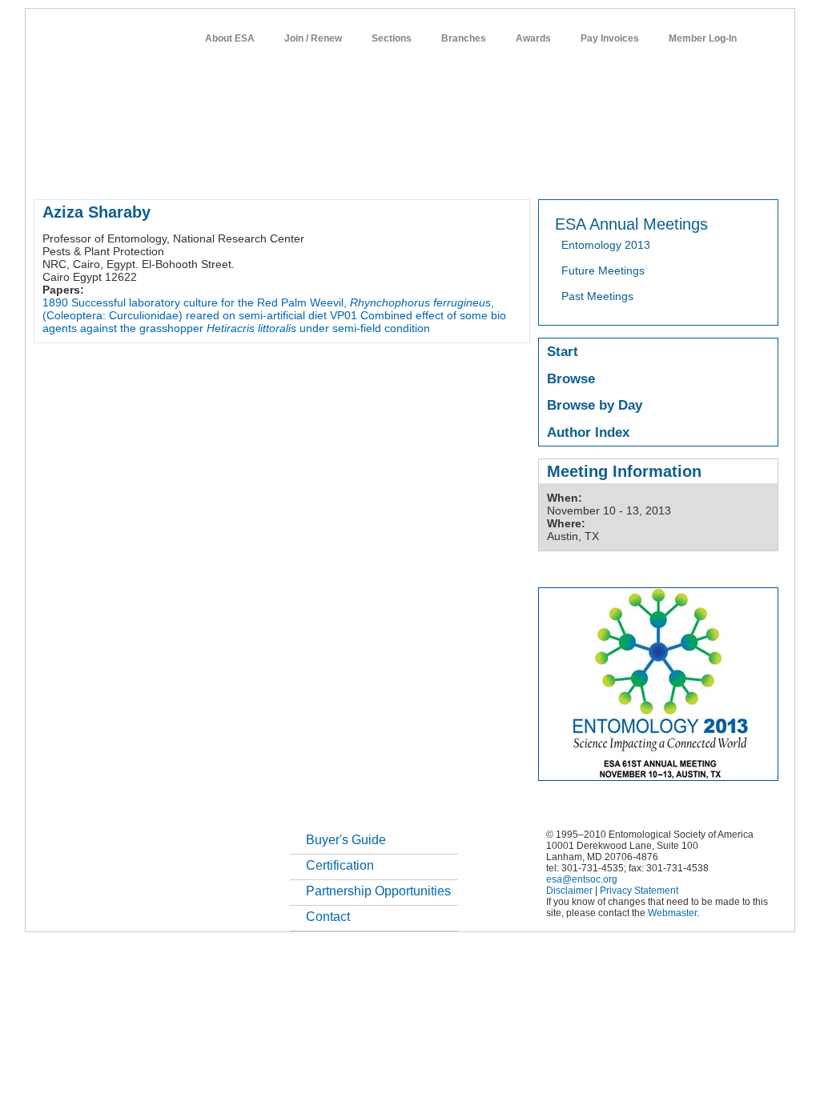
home (47, 171)
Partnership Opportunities (378, 891)
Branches (463, 38)
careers (567, 171)
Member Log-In (703, 38)
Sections (392, 38)
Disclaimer (569, 890)
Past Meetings (597, 296)
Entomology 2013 (605, 244)
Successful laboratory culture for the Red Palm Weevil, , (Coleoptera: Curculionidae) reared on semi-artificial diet (268, 309)
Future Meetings (603, 270)
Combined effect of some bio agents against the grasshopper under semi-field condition (274, 321)
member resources (221, 171)
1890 (55, 302)
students (512, 171)
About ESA (230, 38)
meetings (304, 171)
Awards (533, 38)
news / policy (445, 171)
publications (370, 171)
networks (624, 171)
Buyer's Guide (346, 840)
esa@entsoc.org (581, 879)
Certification (340, 865)
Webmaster (672, 913)
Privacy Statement (639, 890)
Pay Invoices (610, 38)
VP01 (343, 315)
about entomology (118, 171)
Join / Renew (313, 38)
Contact (328, 916)
